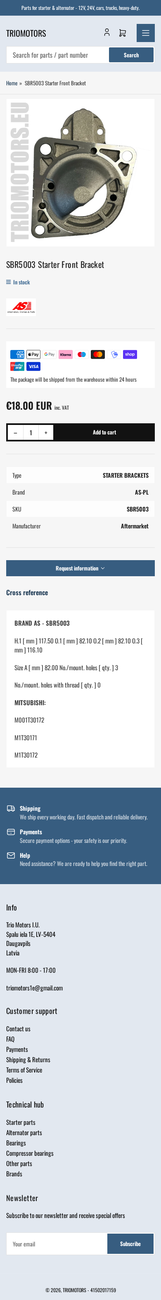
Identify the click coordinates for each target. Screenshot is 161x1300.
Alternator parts (24, 1132)
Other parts (19, 1163)
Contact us (18, 1028)
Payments (17, 1049)
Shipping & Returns (28, 1059)
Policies (14, 1079)
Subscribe (130, 1243)
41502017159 (103, 1289)
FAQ (10, 1038)
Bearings (16, 1142)
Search (131, 55)
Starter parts (21, 1121)
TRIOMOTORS (74, 1289)
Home (11, 83)
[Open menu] (146, 33)
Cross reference (27, 592)
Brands (14, 1173)
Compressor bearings (30, 1152)
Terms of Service (24, 1069)
